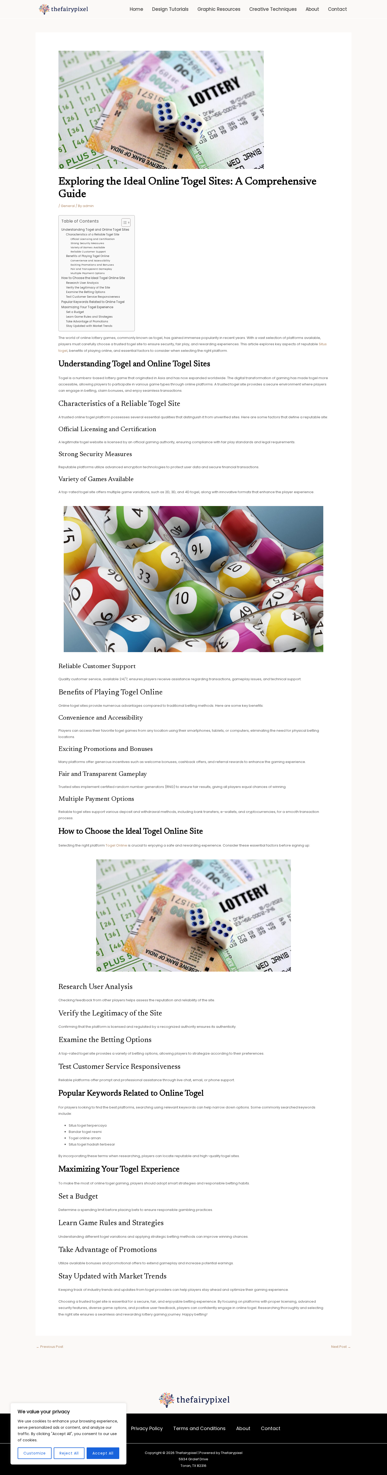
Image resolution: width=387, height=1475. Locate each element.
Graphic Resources (218, 9)
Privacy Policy (147, 1428)
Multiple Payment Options (88, 273)
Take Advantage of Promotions (87, 321)
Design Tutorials (170, 9)
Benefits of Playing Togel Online (87, 256)
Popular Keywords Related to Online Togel (93, 302)
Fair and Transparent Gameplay (91, 269)
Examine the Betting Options (85, 292)
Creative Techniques (273, 9)
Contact (337, 9)
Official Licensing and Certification (93, 239)
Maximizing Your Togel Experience (87, 307)
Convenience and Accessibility (90, 260)
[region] (68, 1433)
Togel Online (116, 845)
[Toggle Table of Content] (123, 222)
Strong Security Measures (87, 243)
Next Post (341, 1346)
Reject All (69, 1453)
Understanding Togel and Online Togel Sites (95, 230)
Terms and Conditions (199, 1428)
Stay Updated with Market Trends (89, 326)
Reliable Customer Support (88, 251)
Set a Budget (75, 312)
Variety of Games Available (88, 247)
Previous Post (49, 1346)
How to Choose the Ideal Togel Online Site (93, 278)
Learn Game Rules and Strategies (89, 317)
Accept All (102, 1453)
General (68, 205)
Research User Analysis (82, 283)
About (312, 9)
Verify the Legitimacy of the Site (88, 288)
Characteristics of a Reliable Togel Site (92, 234)
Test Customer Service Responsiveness (93, 297)
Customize (34, 1453)
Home (136, 9)
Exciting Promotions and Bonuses (92, 264)
